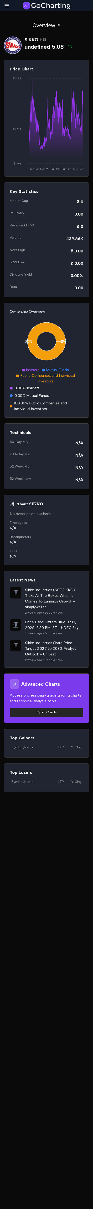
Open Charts (46, 712)
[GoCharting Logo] (46, 5)
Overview (43, 25)
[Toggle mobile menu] (7, 6)
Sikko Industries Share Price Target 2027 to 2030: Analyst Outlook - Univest (50, 648)
